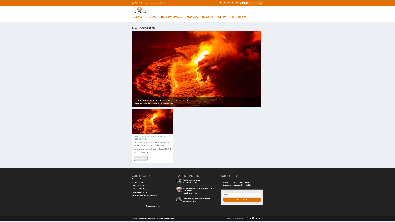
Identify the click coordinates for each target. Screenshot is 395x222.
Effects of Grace (144, 218)
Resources (207, 17)
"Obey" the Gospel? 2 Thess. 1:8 (155, 3)
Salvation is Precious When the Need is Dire (162, 100)
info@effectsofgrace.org (147, 195)
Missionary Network (171, 17)
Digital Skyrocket (167, 218)
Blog (156, 103)
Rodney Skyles (143, 103)
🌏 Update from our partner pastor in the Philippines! (199, 189)
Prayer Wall (193, 17)
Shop (232, 17)
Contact (242, 17)
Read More (140, 158)
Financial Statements (235, 218)
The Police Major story (191, 180)
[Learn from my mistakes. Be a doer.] (179, 199)
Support (222, 17)
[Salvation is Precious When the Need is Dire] (152, 121)
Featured (160, 103)
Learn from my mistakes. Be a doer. (196, 199)
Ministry (152, 17)
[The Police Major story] (179, 181)
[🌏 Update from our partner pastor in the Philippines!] (179, 189)
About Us (137, 17)
